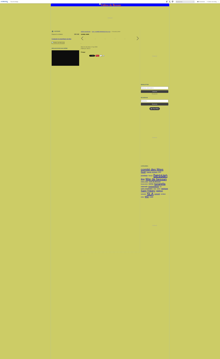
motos (142, 196)
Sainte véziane (152, 172)
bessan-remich (144, 183)
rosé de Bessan (155, 182)
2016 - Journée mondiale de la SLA (101, 31)
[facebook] (167, 2)
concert (157, 194)
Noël (143, 172)
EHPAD (151, 184)
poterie (158, 188)
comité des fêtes (152, 169)
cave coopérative (147, 189)
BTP (159, 172)
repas (154, 188)
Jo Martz (163, 194)
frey (161, 186)
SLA (150, 194)
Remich (150, 175)
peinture (164, 189)
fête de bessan (156, 179)
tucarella (159, 184)
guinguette (143, 194)
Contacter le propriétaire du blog (61, 39)
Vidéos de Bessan (85, 31)
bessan (160, 175)
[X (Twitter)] (170, 2)
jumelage (144, 175)
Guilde (151, 196)
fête (147, 197)
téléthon (159, 191)
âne (143, 179)
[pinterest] (172, 2)
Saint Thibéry (148, 191)
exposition (153, 186)
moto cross (144, 182)
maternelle (144, 186)
